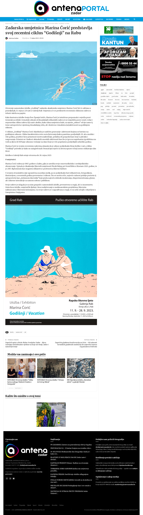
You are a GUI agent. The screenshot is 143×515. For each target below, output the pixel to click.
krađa (102, 103)
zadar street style (125, 119)
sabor (108, 109)
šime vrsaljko (105, 123)
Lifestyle (99, 19)
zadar (102, 119)
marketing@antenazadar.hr (125, 484)
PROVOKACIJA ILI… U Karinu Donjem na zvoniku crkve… (71, 448)
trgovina (116, 113)
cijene (128, 89)
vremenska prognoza (120, 116)
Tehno (118, 19)
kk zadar (103, 99)
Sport (67, 19)
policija (107, 106)
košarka (134, 99)
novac (131, 103)
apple (102, 89)
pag (102, 106)
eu (122, 93)
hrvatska (131, 96)
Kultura (76, 19)
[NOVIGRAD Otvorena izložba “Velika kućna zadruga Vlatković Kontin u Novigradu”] (21, 368)
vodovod (108, 116)
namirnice (116, 103)
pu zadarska (130, 106)
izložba (12, 332)
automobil (109, 89)
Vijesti (59, 19)
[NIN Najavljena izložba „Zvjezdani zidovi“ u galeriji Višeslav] (81, 368)
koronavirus (125, 99)
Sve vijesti (8, 505)
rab (25, 332)
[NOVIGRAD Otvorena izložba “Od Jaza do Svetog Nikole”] (51, 368)
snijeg (119, 109)
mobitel (109, 103)
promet (114, 106)
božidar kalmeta (119, 89)
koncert (110, 99)
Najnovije (32, 19)
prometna (121, 106)
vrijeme (131, 116)
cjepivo (111, 93)
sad (113, 109)
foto (126, 93)
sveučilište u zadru (106, 113)
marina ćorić (19, 332)
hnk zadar (124, 96)
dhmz (117, 93)
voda (102, 116)
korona (117, 99)
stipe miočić (126, 109)
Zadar (41, 19)
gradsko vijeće (105, 96)
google (132, 93)
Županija (50, 19)
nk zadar (124, 103)
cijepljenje (103, 93)
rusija (102, 109)
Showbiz (109, 19)
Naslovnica (19, 19)
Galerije (89, 19)
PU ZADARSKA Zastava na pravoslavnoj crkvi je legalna (71, 445)
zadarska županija (112, 119)
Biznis (126, 19)
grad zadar (115, 96)
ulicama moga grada (127, 113)
